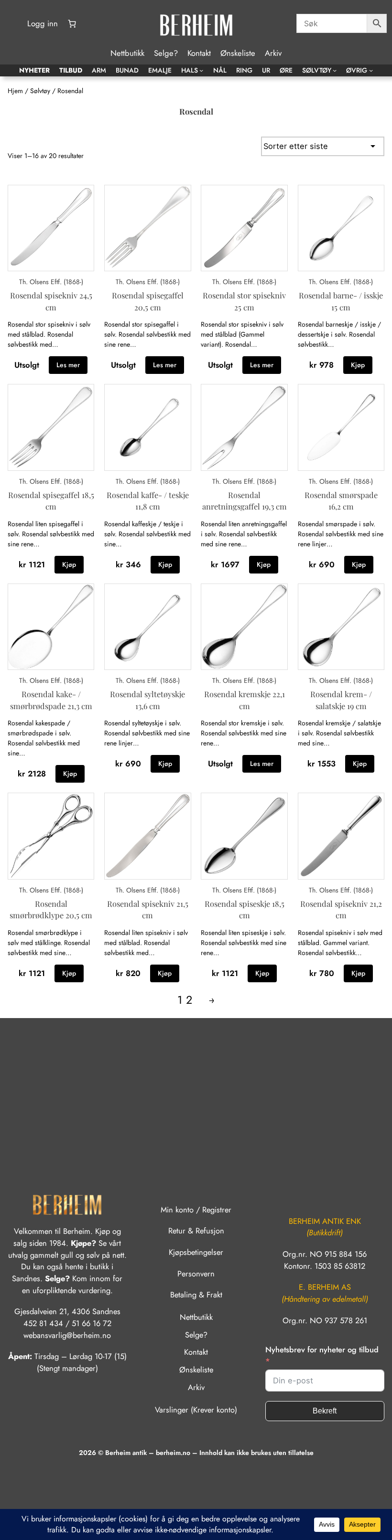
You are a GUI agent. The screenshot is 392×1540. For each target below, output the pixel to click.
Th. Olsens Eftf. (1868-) (51, 282)
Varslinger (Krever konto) (196, 1409)
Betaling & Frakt (196, 1294)
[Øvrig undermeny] (371, 70)
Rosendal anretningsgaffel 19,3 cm (244, 500)
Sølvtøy (40, 91)
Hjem (15, 91)
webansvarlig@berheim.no (67, 1335)
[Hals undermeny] (201, 70)
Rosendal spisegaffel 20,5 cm (148, 301)
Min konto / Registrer (196, 1209)
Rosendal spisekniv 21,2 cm (341, 909)
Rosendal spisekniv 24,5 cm (51, 301)
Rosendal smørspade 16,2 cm (341, 500)
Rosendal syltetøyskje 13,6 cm (147, 700)
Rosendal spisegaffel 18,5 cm (51, 500)
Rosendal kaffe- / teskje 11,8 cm (148, 500)
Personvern (196, 1273)
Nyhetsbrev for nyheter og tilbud (322, 1349)
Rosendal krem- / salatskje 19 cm (341, 700)
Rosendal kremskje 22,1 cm (244, 700)
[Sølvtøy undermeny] (335, 70)
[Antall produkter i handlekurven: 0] (72, 24)
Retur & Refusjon (196, 1230)
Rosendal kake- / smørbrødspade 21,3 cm (51, 700)
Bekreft (325, 1411)
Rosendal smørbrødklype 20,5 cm (51, 909)
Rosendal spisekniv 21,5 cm (147, 909)
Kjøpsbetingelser (196, 1252)
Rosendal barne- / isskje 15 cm (341, 301)
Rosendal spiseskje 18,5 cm (244, 909)
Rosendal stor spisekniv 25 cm (244, 301)
